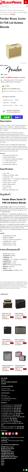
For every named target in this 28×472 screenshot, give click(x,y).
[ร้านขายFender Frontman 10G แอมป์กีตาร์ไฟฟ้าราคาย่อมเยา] (8, 356)
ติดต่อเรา (3, 380)
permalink (17, 288)
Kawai (2, 464)
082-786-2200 (20, 416)
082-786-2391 (20, 428)
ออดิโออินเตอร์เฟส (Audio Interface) (9, 456)
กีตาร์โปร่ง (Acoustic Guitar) (7, 448)
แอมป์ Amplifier (12, 12)
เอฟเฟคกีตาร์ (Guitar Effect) (7, 453)
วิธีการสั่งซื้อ (4, 378)
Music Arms (3, 10)
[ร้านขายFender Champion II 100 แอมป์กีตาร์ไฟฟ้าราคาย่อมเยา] (20, 330)
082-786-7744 (19, 413)
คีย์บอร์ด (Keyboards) (6, 450)
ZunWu (6, 288)
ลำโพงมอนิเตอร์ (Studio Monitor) (8, 458)
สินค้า (9, 10)
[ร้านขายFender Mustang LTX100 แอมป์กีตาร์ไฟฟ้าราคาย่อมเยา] (20, 304)
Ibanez (2, 463)
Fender (13, 14)
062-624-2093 (18, 405)
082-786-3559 (17, 406)
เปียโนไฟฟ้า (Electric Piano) (7, 451)
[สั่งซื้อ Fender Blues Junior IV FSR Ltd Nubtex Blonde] (6, 117)
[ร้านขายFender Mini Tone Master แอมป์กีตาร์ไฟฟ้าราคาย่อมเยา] (7, 304)
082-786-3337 (17, 408)
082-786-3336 (16, 415)
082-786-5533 (17, 410)
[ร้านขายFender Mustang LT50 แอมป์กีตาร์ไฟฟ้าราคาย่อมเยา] (7, 330)
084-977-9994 (17, 411)
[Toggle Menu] (26, 2)
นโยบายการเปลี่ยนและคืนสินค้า (9, 382)
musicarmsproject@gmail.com (13, 112)
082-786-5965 (20, 426)
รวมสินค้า (3, 383)
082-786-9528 (14, 420)
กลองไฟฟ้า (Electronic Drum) (7, 455)
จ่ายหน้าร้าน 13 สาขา (8, 100)
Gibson (2, 461)
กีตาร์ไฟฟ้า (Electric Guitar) (7, 447)
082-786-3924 (13, 418)
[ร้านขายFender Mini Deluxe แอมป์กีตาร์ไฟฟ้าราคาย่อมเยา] (20, 356)
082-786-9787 (17, 421)
